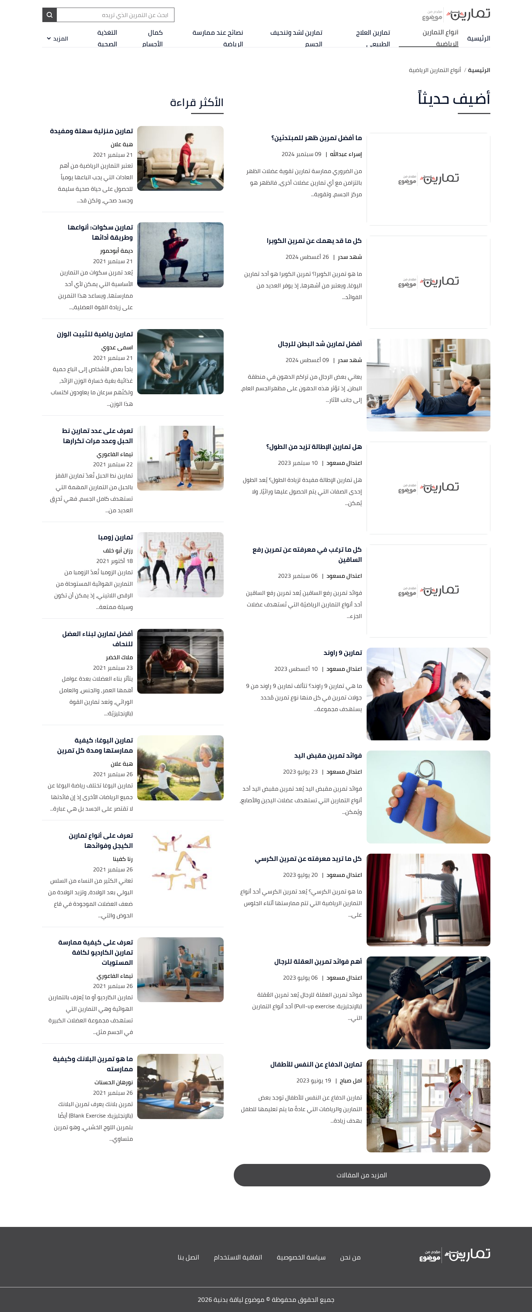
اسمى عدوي (117, 347)
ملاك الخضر (119, 657)
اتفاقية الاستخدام (238, 1257)
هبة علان (122, 144)
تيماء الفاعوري (115, 454)
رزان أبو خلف (118, 550)
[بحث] (49, 15)
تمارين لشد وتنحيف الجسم (296, 38)
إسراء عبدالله (346, 154)
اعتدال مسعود (344, 463)
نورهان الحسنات (113, 1082)
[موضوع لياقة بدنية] (456, 14)
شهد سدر (350, 257)
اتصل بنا (188, 1257)
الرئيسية (478, 38)
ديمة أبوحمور (116, 250)
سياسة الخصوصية (301, 1257)
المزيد (60, 38)
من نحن (350, 1257)
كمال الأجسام (152, 38)
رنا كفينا (123, 859)
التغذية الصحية (107, 38)
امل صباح (351, 1080)
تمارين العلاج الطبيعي (373, 38)
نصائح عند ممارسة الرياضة (218, 38)
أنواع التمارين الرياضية (440, 38)
